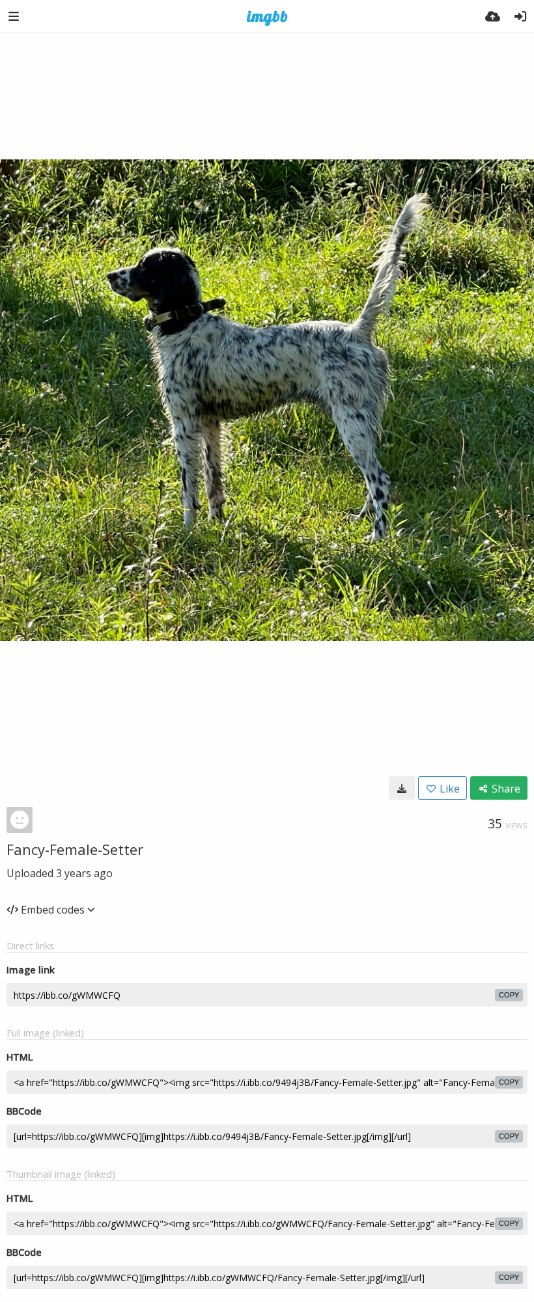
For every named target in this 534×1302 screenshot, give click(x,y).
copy (509, 995)
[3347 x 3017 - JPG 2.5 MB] (402, 788)
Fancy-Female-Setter (75, 849)
